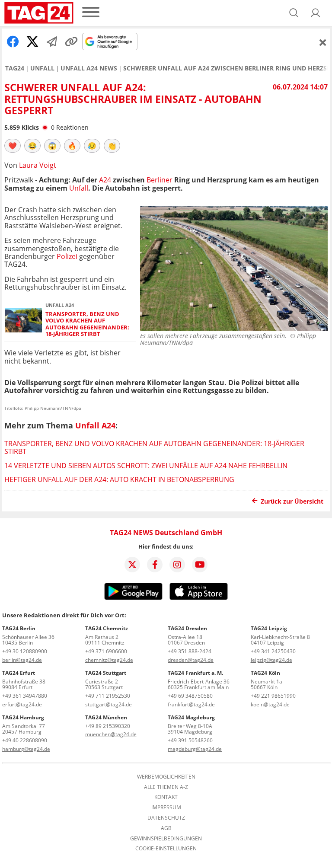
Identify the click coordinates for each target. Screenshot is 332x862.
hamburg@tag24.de (26, 749)
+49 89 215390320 (107, 726)
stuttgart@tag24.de (108, 704)
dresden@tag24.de (191, 660)
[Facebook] (155, 564)
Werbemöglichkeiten (166, 777)
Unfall (42, 68)
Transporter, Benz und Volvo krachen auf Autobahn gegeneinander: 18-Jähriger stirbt (87, 324)
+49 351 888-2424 (189, 651)
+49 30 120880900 (24, 651)
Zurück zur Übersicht (292, 501)
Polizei (67, 256)
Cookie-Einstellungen (166, 849)
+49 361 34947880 (24, 695)
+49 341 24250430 (273, 651)
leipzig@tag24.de (271, 660)
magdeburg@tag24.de (195, 749)
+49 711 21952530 (107, 695)
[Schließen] (323, 42)
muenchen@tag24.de (111, 734)
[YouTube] (200, 564)
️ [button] (12, 145)
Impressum (166, 808)
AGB (166, 828)
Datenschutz (166, 818)
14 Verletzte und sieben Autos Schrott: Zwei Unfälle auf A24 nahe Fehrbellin (145, 465)
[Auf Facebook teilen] (13, 41)
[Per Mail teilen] (52, 41)
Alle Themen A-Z (166, 787)
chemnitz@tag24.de (109, 660)
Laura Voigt (37, 165)
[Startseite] (38, 13)
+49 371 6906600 (106, 651)
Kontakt (166, 797)
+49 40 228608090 (24, 740)
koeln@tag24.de (270, 704)
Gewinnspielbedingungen (166, 839)
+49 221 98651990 (273, 695)
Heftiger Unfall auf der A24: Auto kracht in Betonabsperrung (119, 479)
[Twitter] (132, 564)
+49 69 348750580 (190, 695)
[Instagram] (177, 564)
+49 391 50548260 (190, 740)
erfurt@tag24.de (22, 704)
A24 (105, 180)
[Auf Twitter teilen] (32, 41)
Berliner (159, 180)
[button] (315, 13)
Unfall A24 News (89, 68)
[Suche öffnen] (294, 13)
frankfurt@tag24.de (191, 704)
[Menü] (90, 13)
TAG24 (14, 68)
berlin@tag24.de (22, 660)
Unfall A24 (95, 425)
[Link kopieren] (71, 41)
